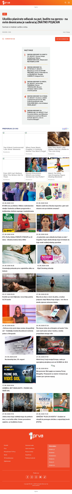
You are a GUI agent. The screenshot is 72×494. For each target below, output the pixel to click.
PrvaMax (51, 452)
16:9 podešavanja (8, 458)
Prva (5, 448)
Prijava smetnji (29, 451)
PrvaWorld (52, 456)
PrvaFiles (52, 465)
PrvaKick (51, 459)
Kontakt (6, 445)
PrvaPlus (52, 449)
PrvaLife (51, 462)
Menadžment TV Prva (9, 451)
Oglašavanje (7, 461)
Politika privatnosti (30, 458)
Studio (5, 455)
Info (4, 14)
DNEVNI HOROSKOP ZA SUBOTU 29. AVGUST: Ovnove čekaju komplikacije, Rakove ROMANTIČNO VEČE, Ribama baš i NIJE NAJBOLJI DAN (37, 58)
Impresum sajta (29, 445)
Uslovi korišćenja (29, 448)
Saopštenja (28, 455)
